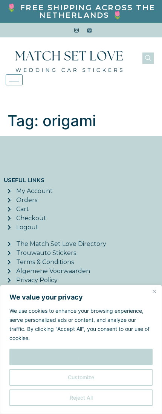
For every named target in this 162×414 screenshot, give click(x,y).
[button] (148, 58)
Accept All (81, 357)
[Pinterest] (89, 30)
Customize (81, 377)
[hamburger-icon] (14, 79)
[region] (81, 349)
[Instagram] (76, 30)
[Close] (154, 291)
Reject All (81, 397)
